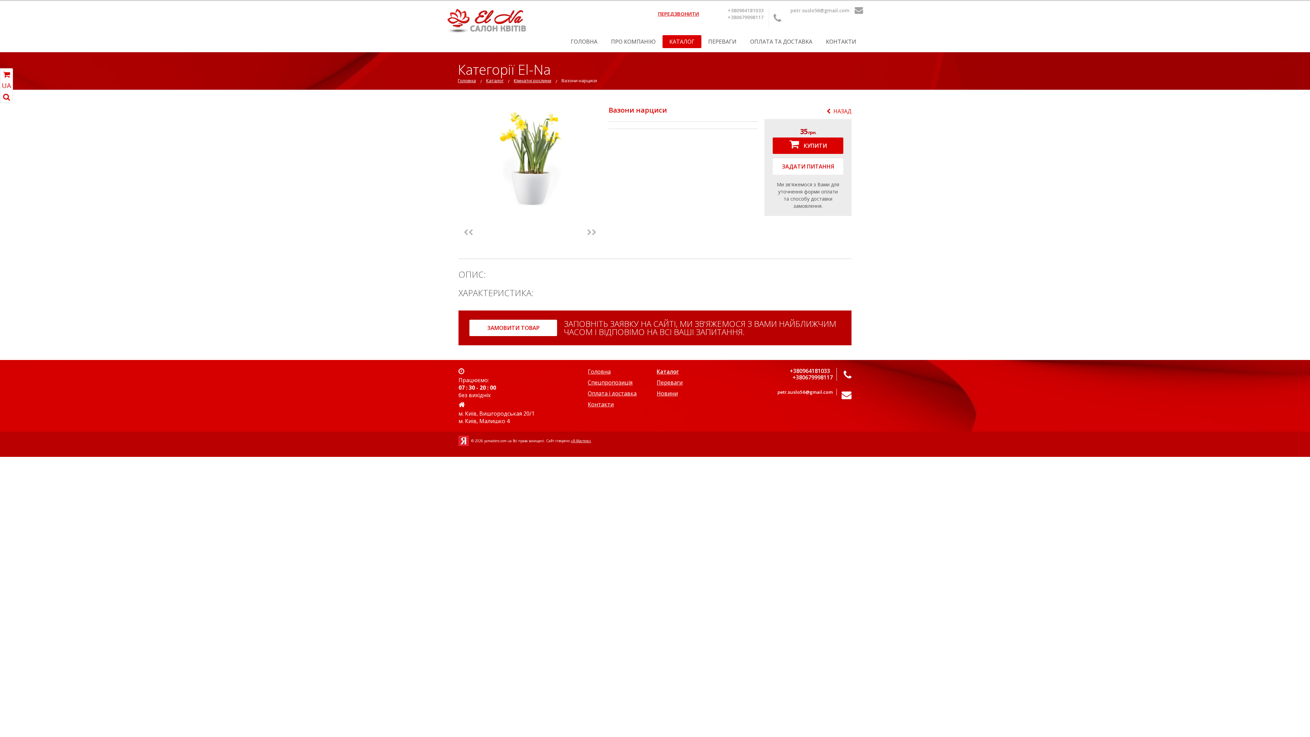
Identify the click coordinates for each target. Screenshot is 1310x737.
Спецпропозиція (610, 382)
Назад (842, 111)
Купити (814, 145)
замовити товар (513, 328)
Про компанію (633, 41)
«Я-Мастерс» (581, 440)
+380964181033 (745, 10)
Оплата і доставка (612, 393)
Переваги (722, 41)
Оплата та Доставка (781, 41)
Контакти (841, 41)
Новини (667, 393)
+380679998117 (745, 17)
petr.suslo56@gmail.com (819, 10)
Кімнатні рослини (532, 80)
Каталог (682, 41)
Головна (584, 41)
